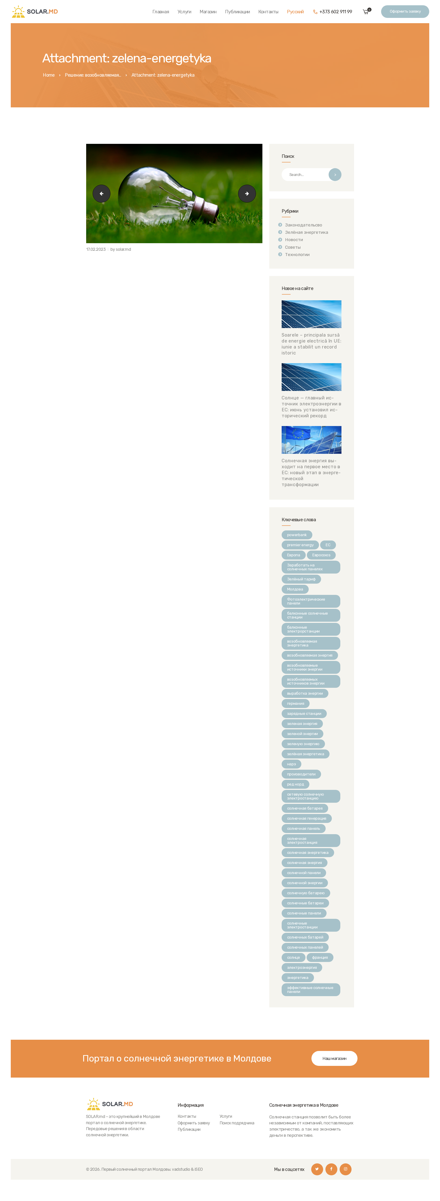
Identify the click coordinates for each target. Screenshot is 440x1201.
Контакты (187, 1116)
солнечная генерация (306, 818)
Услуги (226, 1116)
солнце (293, 957)
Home (49, 75)
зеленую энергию (303, 743)
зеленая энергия (302, 723)
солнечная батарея (305, 808)
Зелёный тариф (301, 579)
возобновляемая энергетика (302, 643)
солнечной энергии (304, 883)
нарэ (291, 764)
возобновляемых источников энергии (305, 681)
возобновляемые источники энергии (304, 667)
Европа (293, 555)
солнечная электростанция (302, 840)
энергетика (297, 977)
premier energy (300, 545)
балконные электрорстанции (303, 629)
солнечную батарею (306, 893)
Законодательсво (303, 225)
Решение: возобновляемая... (93, 75)
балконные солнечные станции (307, 615)
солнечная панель (303, 828)
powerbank (297, 534)
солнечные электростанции (302, 925)
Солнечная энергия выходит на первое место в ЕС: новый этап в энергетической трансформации (311, 472)
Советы (293, 247)
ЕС (328, 545)
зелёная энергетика (305, 754)
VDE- (99, 193)
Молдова (295, 589)
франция (320, 957)
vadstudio (181, 1169)
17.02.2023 (96, 249)
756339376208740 (253, 193)
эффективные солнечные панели (310, 989)
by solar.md (120, 249)
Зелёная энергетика (306, 232)
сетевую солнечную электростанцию (305, 796)
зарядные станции (304, 713)
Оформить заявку (194, 1122)
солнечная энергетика (308, 852)
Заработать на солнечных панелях (305, 567)
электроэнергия (302, 967)
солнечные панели (304, 913)
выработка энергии (305, 693)
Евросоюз (321, 555)
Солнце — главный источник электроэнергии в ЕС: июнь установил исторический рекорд (312, 406)
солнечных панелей (305, 947)
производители (301, 774)
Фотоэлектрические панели (306, 601)
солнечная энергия (304, 862)
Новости (294, 239)
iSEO (199, 1169)
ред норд (295, 784)
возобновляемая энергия (310, 655)
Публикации (189, 1129)
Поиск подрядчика (237, 1122)
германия (295, 703)
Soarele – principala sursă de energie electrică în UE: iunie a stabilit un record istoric (311, 344)
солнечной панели (304, 872)
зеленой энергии (302, 733)
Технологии (297, 254)
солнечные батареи (305, 903)
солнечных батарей (305, 937)
